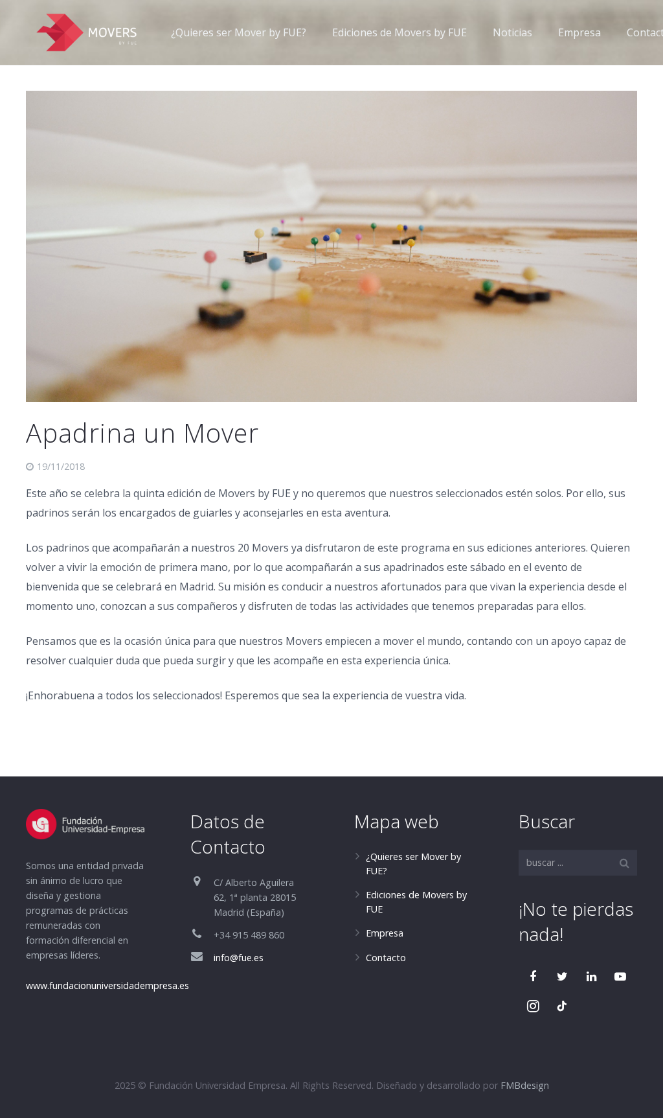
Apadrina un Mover (142, 432)
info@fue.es (239, 957)
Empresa (384, 933)
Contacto (386, 957)
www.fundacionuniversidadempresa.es (107, 985)
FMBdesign (524, 1085)
